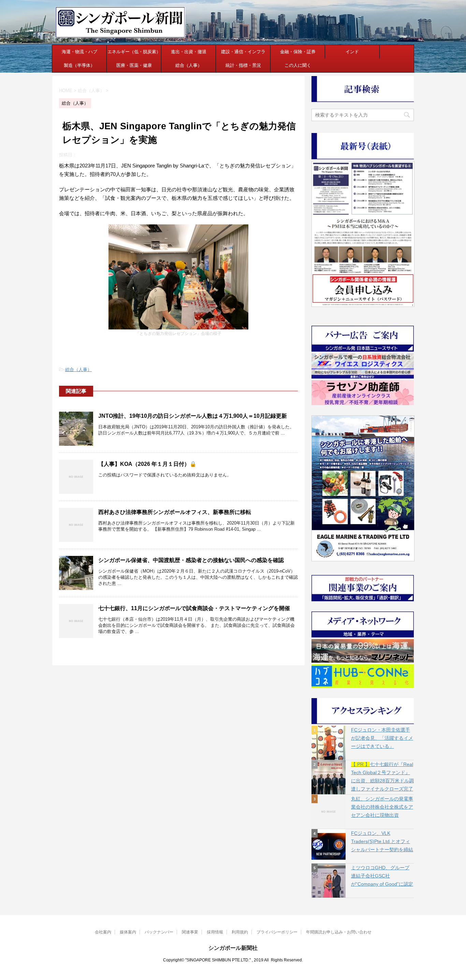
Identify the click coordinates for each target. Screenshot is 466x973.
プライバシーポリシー (277, 932)
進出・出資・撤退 (188, 51)
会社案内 (103, 932)
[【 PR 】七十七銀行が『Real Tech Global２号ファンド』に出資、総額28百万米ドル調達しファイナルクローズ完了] (328, 777)
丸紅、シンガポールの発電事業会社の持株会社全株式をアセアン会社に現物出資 (382, 807)
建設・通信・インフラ (243, 51)
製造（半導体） (79, 65)
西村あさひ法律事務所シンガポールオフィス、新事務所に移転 (174, 512)
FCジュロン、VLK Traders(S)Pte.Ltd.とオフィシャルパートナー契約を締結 (382, 841)
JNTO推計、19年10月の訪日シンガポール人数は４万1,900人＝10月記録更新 (192, 416)
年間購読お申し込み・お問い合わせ (339, 932)
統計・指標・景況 (243, 65)
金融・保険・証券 (298, 51)
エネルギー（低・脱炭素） (134, 51)
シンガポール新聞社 (233, 948)
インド (352, 51)
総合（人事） (188, 65)
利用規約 (240, 932)
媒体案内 (128, 932)
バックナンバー (159, 932)
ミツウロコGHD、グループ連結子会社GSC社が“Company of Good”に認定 (382, 876)
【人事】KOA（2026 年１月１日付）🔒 (147, 464)
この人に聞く (298, 65)
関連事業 (190, 932)
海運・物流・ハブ (79, 51)
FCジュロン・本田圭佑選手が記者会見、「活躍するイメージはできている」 (382, 738)
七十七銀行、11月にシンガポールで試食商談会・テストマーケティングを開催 (194, 608)
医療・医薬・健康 (134, 65)
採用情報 (215, 932)
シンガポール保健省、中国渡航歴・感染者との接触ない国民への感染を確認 (191, 560)
